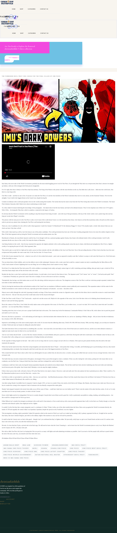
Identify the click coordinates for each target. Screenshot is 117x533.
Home (13, 9)
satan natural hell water (47, 455)
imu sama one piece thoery (16, 448)
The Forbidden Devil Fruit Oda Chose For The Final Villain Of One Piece (31, 76)
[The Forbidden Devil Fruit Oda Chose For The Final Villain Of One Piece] (58, 110)
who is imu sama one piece (16, 458)
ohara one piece (58, 448)
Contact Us (44, 9)
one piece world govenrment (17, 455)
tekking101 (93, 455)
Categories (31, 9)
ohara (44, 448)
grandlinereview (60, 445)
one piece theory (76, 451)
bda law (26, 445)
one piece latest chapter (53, 451)
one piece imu (30, 451)
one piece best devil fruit (94, 448)
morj (35, 448)
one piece (74, 448)
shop (21, 9)
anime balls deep (11, 445)
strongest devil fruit (74, 455)
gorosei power (41, 445)
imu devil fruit (79, 445)
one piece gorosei (12, 451)
